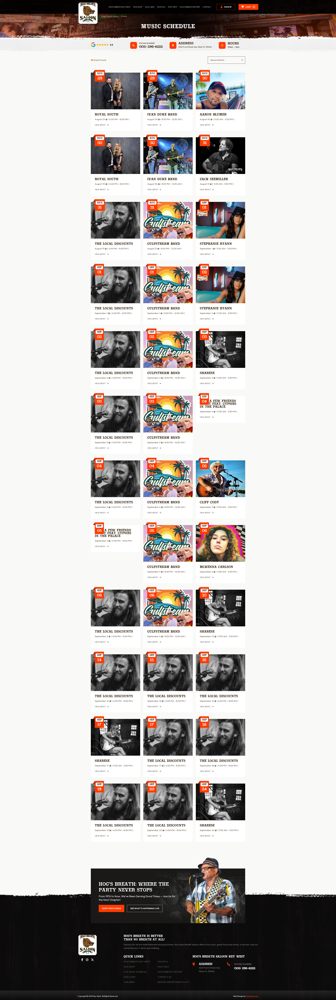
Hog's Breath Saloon (110, 16)
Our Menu (129, 982)
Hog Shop (129, 966)
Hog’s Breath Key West (120, 7)
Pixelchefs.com (252, 996)
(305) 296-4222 (151, 46)
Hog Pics (163, 961)
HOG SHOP (137, 7)
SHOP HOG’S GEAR (111, 908)
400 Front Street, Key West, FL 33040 (195, 47)
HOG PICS (161, 7)
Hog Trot (163, 966)
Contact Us (164, 976)
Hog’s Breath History (190, 7)
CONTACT (207, 7)
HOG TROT (172, 7)
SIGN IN (227, 7)
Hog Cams (149, 7)
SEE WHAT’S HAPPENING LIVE (144, 908)
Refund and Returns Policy (173, 982)
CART (249, 7)
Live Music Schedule (135, 971)
